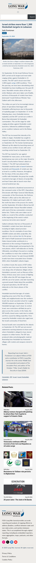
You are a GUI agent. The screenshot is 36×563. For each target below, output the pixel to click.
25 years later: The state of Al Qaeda (18, 500)
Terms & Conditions (9, 556)
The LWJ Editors (8, 497)
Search (32, 17)
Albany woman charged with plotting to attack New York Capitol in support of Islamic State (18, 414)
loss (20, 236)
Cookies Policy (7, 560)
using (13, 83)
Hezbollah (5, 377)
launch (23, 166)
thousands (15, 169)
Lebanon (5, 379)
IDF (11, 377)
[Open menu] (18, 12)
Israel (15, 377)
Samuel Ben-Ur (8, 439)
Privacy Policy (7, 553)
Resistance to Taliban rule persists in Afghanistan (17, 472)
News (4, 33)
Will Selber (6, 410)
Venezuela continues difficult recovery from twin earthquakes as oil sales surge (17, 444)
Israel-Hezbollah (23, 377)
